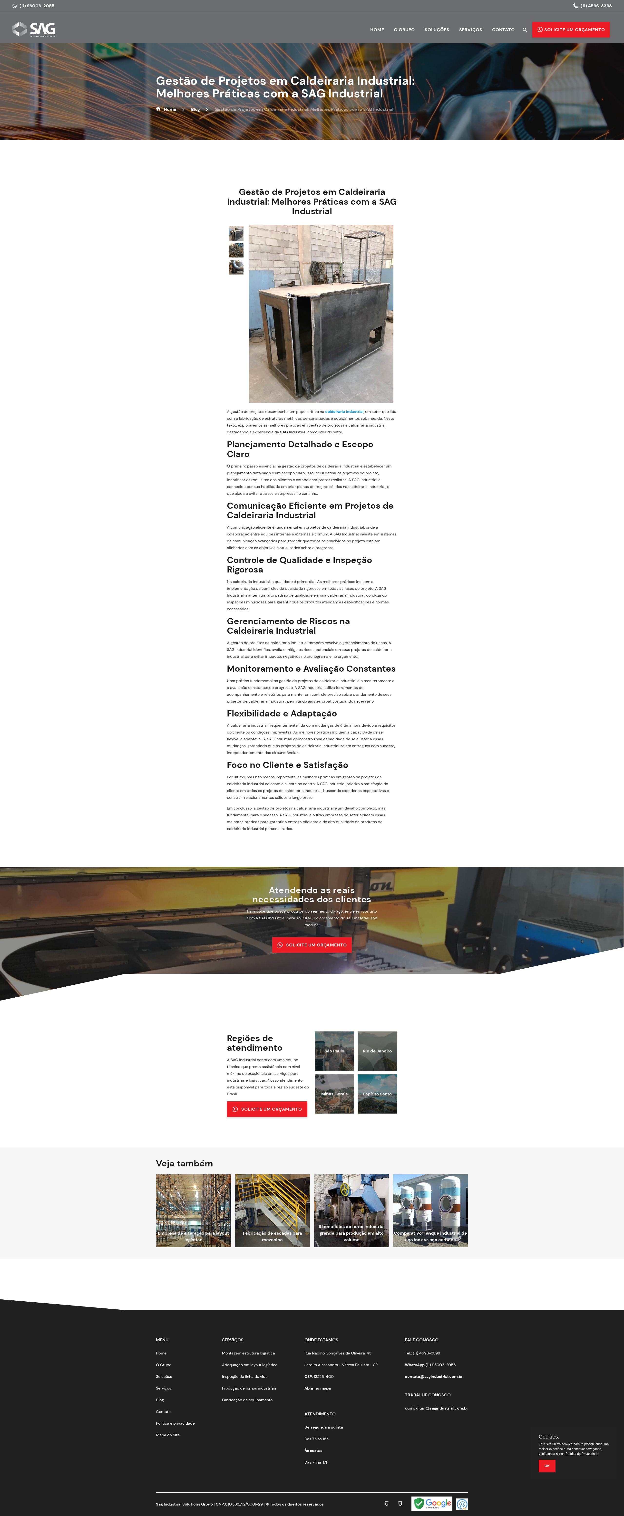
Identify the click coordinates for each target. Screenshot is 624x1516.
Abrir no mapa (317, 1388)
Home (377, 30)
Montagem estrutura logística (248, 1353)
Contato (503, 30)
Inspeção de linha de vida (245, 1376)
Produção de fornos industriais (249, 1388)
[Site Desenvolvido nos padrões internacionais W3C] (400, 1504)
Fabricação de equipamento (247, 1399)
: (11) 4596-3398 (422, 1353)
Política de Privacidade (582, 1454)
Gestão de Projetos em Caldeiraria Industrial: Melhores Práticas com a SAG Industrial (285, 87)
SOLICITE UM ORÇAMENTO (316, 945)
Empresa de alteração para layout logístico (193, 1236)
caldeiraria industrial (344, 411)
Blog (160, 1399)
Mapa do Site (168, 1435)
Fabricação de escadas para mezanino (272, 1236)
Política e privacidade (175, 1423)
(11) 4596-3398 (596, 6)
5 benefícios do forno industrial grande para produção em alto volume (352, 1233)
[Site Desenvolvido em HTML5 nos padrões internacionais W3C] (386, 1504)
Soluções (437, 30)
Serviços (470, 30)
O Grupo (163, 1364)
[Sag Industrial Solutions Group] (36, 33)
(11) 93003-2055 (37, 6)
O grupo (404, 30)
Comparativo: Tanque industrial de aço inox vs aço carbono (430, 1236)
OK (547, 1466)
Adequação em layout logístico (249, 1364)
